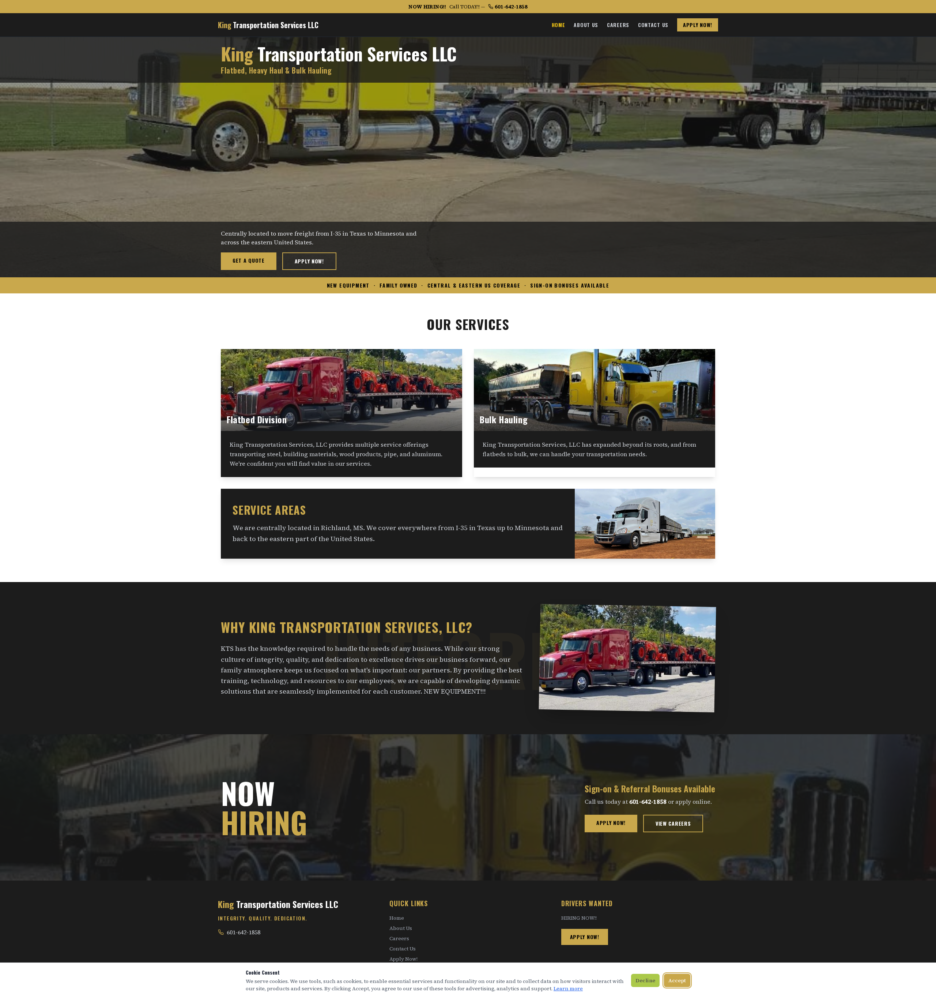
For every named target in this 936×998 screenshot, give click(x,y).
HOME (558, 25)
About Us (400, 928)
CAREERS (618, 25)
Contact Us (402, 948)
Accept (677, 980)
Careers (399, 938)
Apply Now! (403, 959)
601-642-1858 (511, 6)
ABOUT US (586, 25)
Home (396, 918)
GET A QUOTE (249, 260)
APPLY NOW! (697, 25)
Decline (645, 980)
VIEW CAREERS (673, 823)
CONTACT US (653, 25)
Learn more (568, 988)
